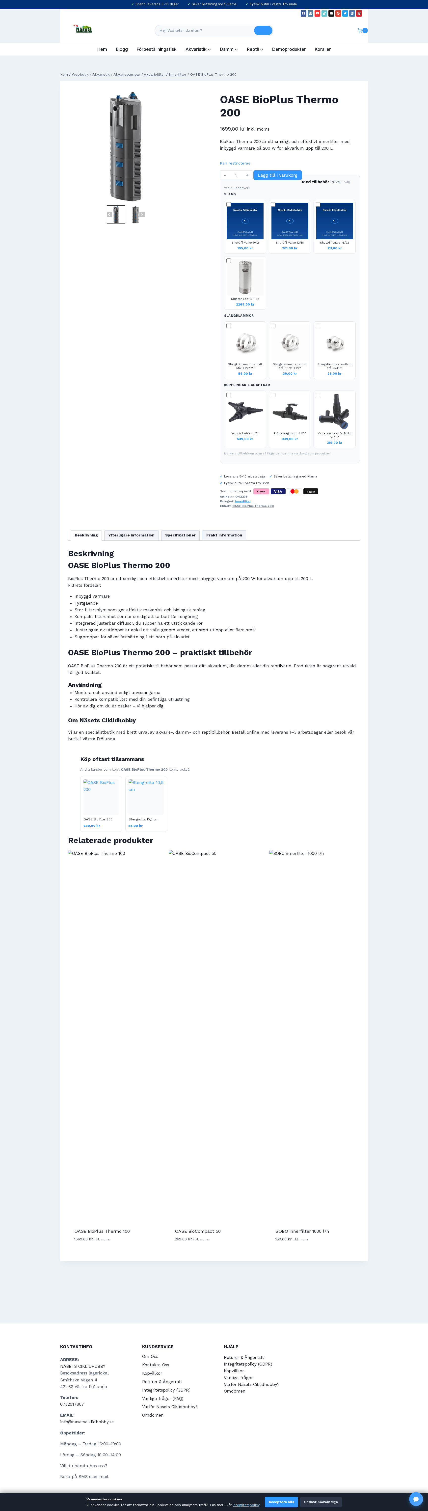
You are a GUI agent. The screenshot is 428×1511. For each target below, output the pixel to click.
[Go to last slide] (109, 214)
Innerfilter (243, 501)
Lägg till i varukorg (277, 175)
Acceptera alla (281, 1502)
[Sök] (263, 30)
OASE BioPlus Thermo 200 (253, 506)
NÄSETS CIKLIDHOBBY (82, 1366)
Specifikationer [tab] (180, 535)
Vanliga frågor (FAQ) (162, 1398)
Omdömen (153, 1415)
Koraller (323, 49)
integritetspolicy (246, 1505)
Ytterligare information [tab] (131, 535)
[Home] (64, 74)
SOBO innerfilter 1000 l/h (302, 1231)
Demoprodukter (289, 49)
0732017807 (72, 1404)
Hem (102, 49)
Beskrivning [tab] (86, 535)
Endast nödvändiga (321, 1502)
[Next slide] (142, 214)
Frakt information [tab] (224, 535)
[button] (116, 214)
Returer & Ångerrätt (162, 1381)
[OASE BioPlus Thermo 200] (125, 146)
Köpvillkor (152, 1373)
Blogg (122, 49)
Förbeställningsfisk (157, 49)
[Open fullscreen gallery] (178, 199)
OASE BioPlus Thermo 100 (102, 1231)
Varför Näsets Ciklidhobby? (170, 1406)
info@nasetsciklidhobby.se (87, 1421)
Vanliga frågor (238, 1377)
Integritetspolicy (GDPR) (166, 1390)
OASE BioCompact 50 (198, 1231)
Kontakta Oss (155, 1364)
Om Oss (150, 1356)
